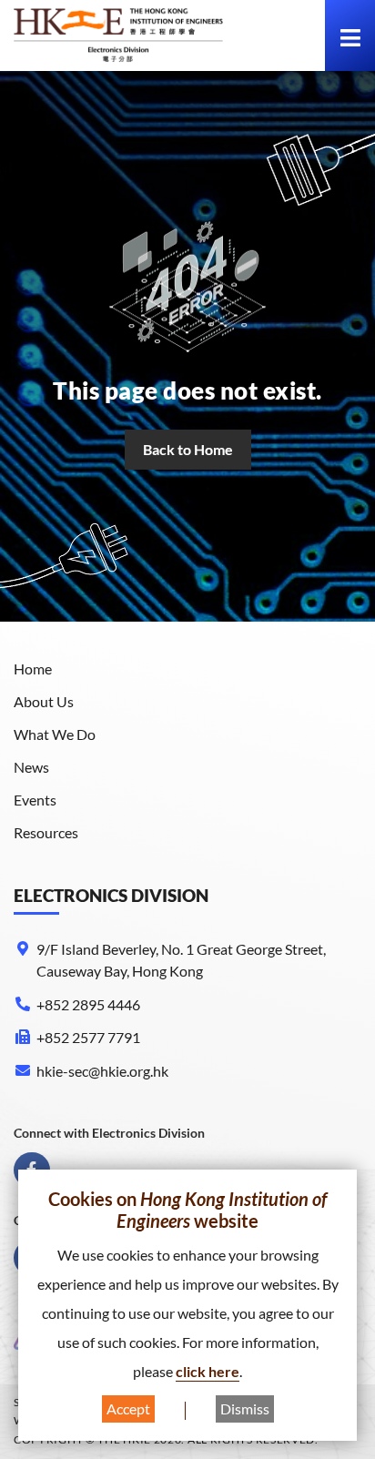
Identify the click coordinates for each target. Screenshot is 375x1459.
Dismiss (244, 1408)
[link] (118, 35)
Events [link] (35, 799)
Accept (128, 1408)
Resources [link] (46, 832)
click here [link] (207, 1371)
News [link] (31, 766)
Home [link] (33, 668)
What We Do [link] (55, 734)
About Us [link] (44, 701)
